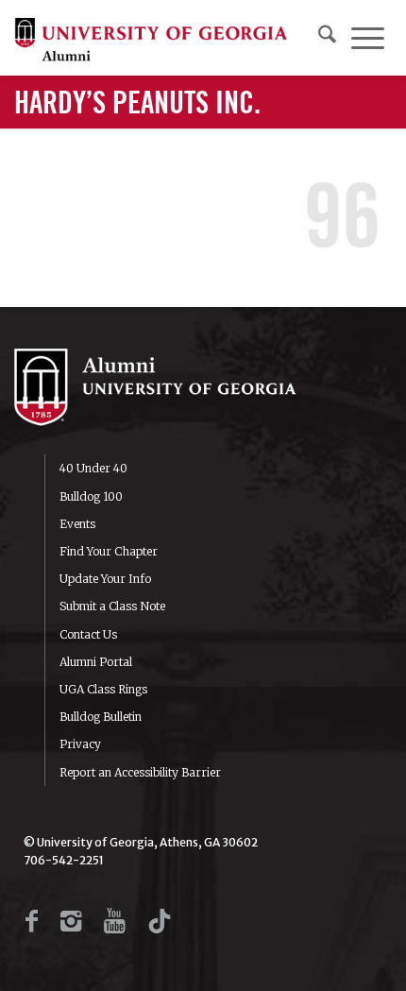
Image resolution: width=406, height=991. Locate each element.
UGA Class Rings (103, 689)
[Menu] (368, 38)
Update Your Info (105, 579)
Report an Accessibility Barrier (140, 772)
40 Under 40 (93, 468)
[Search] (327, 38)
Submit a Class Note (112, 606)
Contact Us (88, 634)
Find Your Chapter (108, 551)
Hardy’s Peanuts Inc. (137, 104)
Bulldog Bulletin (100, 716)
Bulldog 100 (91, 496)
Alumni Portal (95, 662)
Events (77, 524)
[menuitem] (327, 38)
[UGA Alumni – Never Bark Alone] (151, 38)
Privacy (80, 744)
